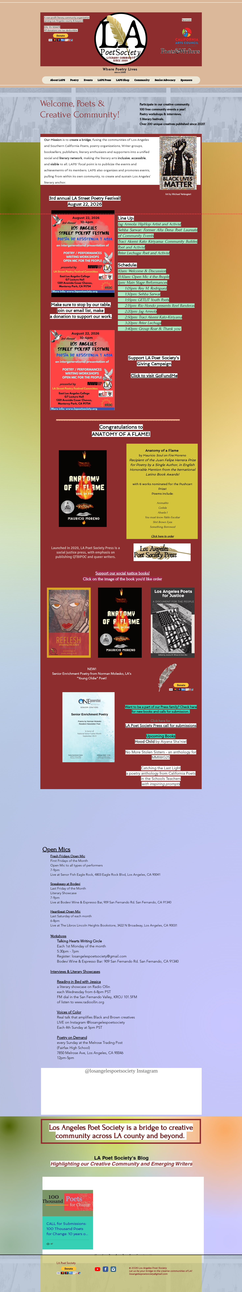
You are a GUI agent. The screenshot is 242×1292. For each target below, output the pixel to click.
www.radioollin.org (89, 1002)
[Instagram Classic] (113, 1269)
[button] (61, 37)
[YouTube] (97, 1269)
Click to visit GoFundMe (154, 375)
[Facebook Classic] (105, 1269)
